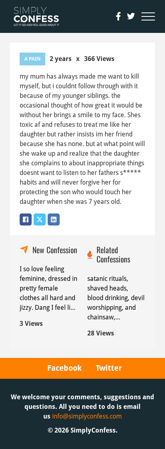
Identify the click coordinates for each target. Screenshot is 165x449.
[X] (40, 219)
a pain (32, 59)
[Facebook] (26, 219)
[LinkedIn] (54, 219)
